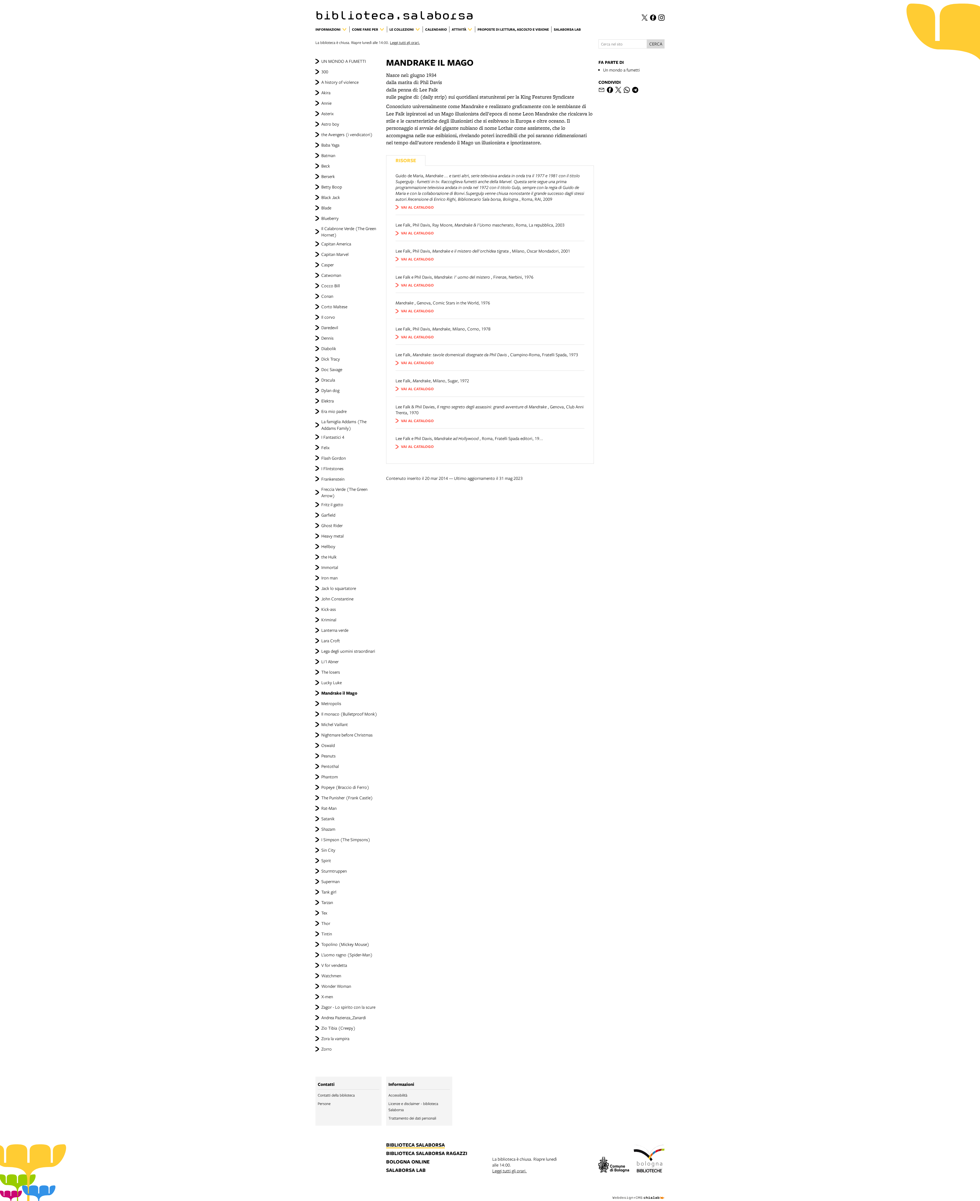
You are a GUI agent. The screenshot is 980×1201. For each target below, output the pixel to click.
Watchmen (331, 976)
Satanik (328, 819)
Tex (324, 913)
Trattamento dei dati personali (412, 1118)
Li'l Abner (330, 661)
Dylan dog (330, 390)
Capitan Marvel (335, 254)
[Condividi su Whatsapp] (627, 90)
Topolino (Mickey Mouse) (345, 944)
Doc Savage (331, 369)
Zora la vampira (335, 1038)
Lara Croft (330, 641)
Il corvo (328, 317)
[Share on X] (618, 90)
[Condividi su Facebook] (610, 90)
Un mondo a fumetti (621, 70)
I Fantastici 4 (332, 437)
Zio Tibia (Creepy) (338, 1028)
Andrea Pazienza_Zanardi (343, 1017)
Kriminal (328, 620)
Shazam (328, 829)
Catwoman (331, 275)
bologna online (408, 1162)
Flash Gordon (333, 458)
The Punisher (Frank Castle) (347, 798)
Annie (326, 103)
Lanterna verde (334, 630)
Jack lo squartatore (338, 588)
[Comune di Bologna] (613, 1165)
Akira (325, 93)
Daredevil (329, 327)
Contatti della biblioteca (336, 1095)
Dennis (327, 338)
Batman (328, 155)
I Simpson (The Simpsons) (345, 839)
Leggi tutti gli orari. (405, 42)
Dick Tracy (330, 359)
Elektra (327, 401)
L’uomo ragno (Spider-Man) (347, 955)
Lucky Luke (331, 682)
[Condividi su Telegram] (635, 90)
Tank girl (328, 892)
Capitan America (336, 244)
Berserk (328, 176)
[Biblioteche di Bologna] (649, 1159)
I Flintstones (332, 468)
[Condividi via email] (601, 90)
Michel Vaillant (334, 724)
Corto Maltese (334, 307)
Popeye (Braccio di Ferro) (345, 787)
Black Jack (330, 197)
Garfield (328, 515)
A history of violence (340, 82)
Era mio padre (334, 411)
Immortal (329, 567)
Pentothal (330, 766)
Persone (324, 1103)
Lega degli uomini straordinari (348, 651)
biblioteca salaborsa (415, 1145)
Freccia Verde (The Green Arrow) (344, 492)
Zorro (326, 1049)
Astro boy (330, 124)
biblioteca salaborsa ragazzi (426, 1154)
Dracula (328, 380)
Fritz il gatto (332, 504)
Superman (330, 881)
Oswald (328, 745)
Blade (326, 208)
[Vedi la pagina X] (645, 18)
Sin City (328, 850)
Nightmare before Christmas (347, 735)
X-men (327, 997)
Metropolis (331, 703)
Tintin (326, 934)
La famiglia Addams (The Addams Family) (343, 425)
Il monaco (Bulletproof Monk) (349, 714)
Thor (325, 923)
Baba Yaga (330, 145)
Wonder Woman (336, 986)
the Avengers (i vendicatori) (347, 134)
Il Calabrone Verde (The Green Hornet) (348, 231)
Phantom (329, 777)
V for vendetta (334, 965)
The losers (330, 672)
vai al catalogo (417, 207)
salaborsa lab (406, 1170)
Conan (327, 296)
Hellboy (328, 546)
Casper (327, 265)
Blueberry (330, 218)
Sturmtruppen (334, 871)
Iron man (329, 578)
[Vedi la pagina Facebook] (653, 18)
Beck (325, 166)
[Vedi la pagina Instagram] (661, 18)
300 (324, 72)
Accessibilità (397, 1095)
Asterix (327, 113)
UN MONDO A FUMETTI (343, 61)
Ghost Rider (332, 525)
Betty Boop (331, 187)
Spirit (326, 860)
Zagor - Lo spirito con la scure (348, 1007)
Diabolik (328, 348)
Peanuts (328, 756)
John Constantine (337, 599)
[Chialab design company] (638, 1193)
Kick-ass (328, 609)
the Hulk (329, 557)
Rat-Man (329, 808)
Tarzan (327, 902)
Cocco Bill (330, 286)
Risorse (406, 160)
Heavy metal (332, 536)
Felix (325, 447)
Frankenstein (333, 479)
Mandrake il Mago (339, 693)
